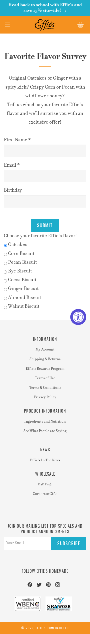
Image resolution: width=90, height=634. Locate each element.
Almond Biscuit (24, 297)
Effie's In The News (45, 461)
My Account (45, 350)
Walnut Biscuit (23, 306)
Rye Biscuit (20, 271)
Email (12, 165)
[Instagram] (57, 586)
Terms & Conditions (45, 388)
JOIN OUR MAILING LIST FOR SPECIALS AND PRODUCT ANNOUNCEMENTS (45, 528)
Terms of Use (45, 379)
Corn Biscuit (21, 253)
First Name (17, 140)
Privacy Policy (45, 398)
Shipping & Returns (45, 360)
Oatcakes (17, 244)
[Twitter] (39, 586)
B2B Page (45, 485)
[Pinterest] (48, 586)
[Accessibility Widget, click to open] (78, 317)
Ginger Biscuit (23, 288)
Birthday (13, 190)
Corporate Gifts (45, 494)
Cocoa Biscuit (22, 280)
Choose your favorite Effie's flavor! (40, 236)
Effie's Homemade (49, 628)
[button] (7, 24)
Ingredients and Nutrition (45, 422)
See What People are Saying (45, 431)
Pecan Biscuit (22, 262)
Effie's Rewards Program (45, 369)
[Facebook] (30, 586)
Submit (45, 225)
